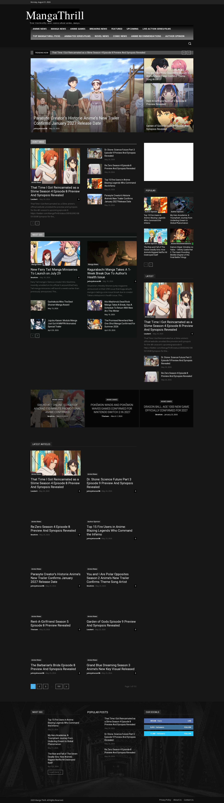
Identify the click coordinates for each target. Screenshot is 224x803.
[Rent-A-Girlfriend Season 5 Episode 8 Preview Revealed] (168, 95)
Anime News (36, 182)
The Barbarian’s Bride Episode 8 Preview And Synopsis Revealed (53, 667)
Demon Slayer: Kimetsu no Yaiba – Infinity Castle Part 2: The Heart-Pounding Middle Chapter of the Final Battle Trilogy (181, 252)
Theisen (34, 629)
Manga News (37, 264)
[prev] (184, 53)
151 (59, 686)
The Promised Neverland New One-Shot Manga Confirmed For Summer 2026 (120, 323)
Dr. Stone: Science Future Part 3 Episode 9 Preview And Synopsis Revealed (120, 152)
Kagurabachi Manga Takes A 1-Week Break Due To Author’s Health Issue (109, 273)
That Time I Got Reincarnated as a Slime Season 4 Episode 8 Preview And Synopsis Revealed (98, 52)
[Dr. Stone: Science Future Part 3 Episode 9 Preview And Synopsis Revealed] (94, 153)
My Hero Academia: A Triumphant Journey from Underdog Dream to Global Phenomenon (181, 219)
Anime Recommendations (181, 243)
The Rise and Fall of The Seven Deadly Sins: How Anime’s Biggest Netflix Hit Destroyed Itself (155, 251)
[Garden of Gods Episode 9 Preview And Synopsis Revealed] (168, 120)
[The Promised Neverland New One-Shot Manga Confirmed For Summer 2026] (94, 324)
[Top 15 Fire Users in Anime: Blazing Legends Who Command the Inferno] (94, 183)
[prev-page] (32, 223)
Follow (187, 727)
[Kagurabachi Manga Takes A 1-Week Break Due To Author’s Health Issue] (112, 253)
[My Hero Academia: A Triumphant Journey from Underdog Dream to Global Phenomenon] (181, 205)
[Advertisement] (168, 162)
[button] (189, 43)
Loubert (34, 199)
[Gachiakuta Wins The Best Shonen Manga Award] (38, 305)
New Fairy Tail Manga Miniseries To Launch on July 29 (54, 271)
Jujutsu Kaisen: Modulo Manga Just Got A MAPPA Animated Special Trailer (62, 323)
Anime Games (57, 400)
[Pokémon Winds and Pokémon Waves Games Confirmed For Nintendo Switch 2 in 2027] (112, 408)
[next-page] (37, 223)
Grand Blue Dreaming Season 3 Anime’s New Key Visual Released (111, 667)
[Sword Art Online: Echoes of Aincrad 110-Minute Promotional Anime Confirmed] (57, 408)
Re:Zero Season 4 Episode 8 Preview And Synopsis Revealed (53, 528)
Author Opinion (151, 212)
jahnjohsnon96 (40, 128)
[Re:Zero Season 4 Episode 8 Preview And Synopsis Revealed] (94, 169)
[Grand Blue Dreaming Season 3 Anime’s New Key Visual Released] (112, 648)
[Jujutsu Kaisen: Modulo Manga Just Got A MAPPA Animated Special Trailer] (38, 324)
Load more (54, 772)
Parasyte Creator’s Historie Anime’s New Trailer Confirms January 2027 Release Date (119, 198)
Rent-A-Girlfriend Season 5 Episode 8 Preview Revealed (51, 623)
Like (189, 721)
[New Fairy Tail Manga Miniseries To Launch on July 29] (55, 253)
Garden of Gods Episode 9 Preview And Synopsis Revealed (111, 623)
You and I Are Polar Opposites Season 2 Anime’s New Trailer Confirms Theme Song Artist (108, 578)
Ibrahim (34, 277)
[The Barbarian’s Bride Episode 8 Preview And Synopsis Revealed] (56, 648)
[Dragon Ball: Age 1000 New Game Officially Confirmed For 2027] (166, 408)
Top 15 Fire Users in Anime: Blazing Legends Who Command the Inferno (120, 183)
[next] (189, 53)
